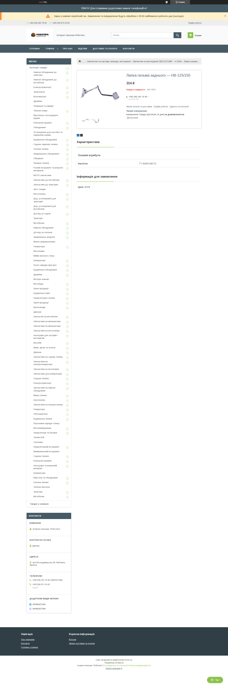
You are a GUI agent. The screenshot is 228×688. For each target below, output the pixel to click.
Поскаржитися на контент (115, 665)
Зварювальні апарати (44, 237)
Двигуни (37, 312)
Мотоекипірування (42, 428)
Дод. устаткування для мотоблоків (45, 207)
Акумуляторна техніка (44, 298)
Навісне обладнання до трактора (45, 73)
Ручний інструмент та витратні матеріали (48, 169)
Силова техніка (41, 149)
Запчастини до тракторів (46, 184)
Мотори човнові (41, 279)
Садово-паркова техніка (46, 144)
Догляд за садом (42, 213)
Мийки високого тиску (44, 256)
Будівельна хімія (42, 293)
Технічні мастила (42, 487)
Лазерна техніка (41, 163)
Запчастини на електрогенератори (43, 362)
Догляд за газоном (43, 232)
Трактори (38, 218)
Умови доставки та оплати (82, 643)
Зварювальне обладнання (46, 154)
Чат (217, 680)
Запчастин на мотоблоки (46, 316)
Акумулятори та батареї (45, 433)
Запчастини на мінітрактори (47, 321)
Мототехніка (39, 194)
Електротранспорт (42, 87)
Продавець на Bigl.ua (114, 663)
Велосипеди (39, 307)
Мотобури (38, 284)
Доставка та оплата (105, 48)
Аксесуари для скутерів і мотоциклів (46, 336)
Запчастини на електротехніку (48, 404)
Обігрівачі (38, 158)
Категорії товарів (38, 67)
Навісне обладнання (43, 228)
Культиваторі (40, 96)
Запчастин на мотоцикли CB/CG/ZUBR (152, 61)
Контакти (128, 48)
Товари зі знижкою (39, 504)
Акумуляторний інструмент (46, 447)
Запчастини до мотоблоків (46, 180)
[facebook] (78, 135)
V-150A (178, 61)
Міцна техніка (40, 395)
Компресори (39, 260)
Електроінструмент (43, 123)
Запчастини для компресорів (48, 374)
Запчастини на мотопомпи (46, 369)
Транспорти (39, 92)
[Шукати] (177, 35)
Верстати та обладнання (46, 477)
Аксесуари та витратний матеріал (45, 467)
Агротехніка (39, 400)
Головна (34, 48)
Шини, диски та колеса (44, 347)
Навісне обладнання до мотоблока (45, 81)
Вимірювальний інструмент (47, 451)
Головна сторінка (29, 647)
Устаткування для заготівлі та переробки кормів (48, 133)
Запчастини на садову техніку (48, 357)
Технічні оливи (40, 110)
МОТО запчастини (42, 175)
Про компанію (28, 639)
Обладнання (40, 127)
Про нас (68, 48)
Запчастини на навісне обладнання (44, 389)
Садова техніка (41, 378)
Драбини (38, 101)
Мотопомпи (39, 251)
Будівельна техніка (43, 419)
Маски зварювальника (44, 241)
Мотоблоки (39, 223)
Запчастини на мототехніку (47, 331)
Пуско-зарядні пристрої (45, 265)
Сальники (38, 442)
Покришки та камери (44, 106)
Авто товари (40, 189)
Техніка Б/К (39, 437)
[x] (81, 135)
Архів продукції (41, 288)
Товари (49, 48)
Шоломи (37, 343)
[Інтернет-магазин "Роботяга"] (40, 40)
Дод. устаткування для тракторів (45, 200)
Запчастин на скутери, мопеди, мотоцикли (109, 61)
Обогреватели (40, 414)
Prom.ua (128, 660)
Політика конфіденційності (139, 665)
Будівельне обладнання (45, 139)
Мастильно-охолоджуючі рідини (46, 116)
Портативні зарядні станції (47, 423)
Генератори (39, 246)
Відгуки (82, 48)
